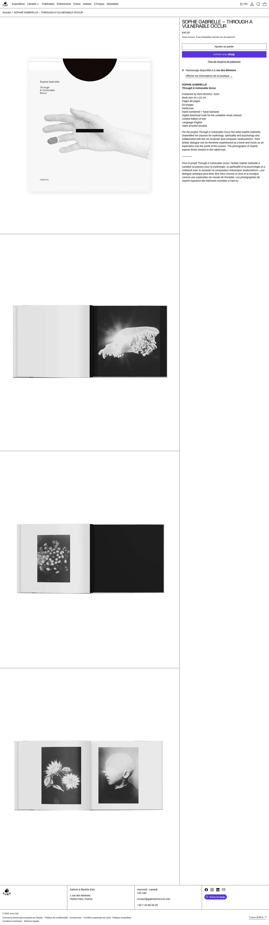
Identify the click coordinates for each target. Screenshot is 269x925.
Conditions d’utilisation (12, 921)
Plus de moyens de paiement (224, 61)
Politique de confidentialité (56, 917)
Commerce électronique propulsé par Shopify (23, 917)
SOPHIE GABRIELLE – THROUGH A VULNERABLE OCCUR (48, 12)
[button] (258, 4)
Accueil (7, 12)
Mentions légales (31, 921)
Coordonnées (76, 917)
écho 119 (14, 913)
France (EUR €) (256, 917)
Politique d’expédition (122, 917)
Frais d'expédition (204, 37)
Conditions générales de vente (97, 917)
